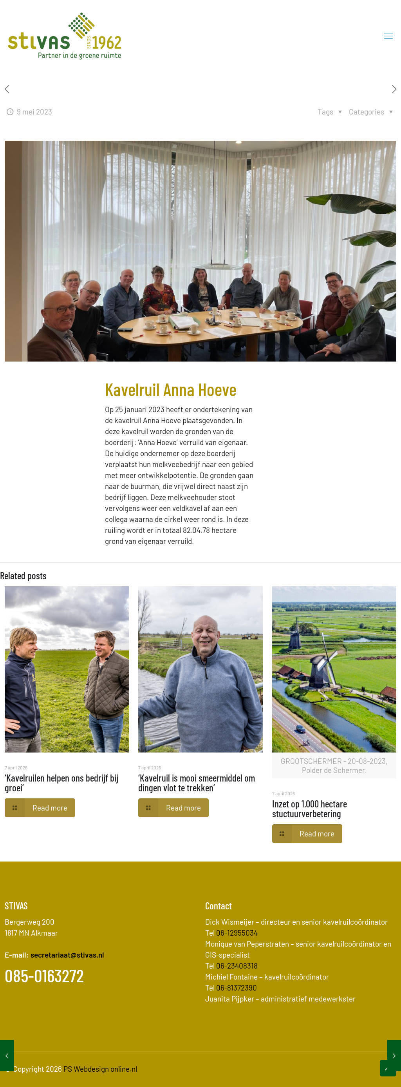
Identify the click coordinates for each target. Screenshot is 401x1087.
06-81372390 (236, 987)
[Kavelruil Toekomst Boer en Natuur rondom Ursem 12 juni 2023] (394, 1055)
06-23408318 (237, 965)
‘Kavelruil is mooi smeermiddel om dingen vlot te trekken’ (196, 782)
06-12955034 (237, 932)
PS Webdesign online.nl (99, 1068)
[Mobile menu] (388, 35)
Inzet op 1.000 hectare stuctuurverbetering (309, 808)
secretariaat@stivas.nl (67, 954)
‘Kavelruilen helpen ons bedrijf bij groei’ (61, 782)
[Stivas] (65, 35)
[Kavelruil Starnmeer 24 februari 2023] (7, 1055)
